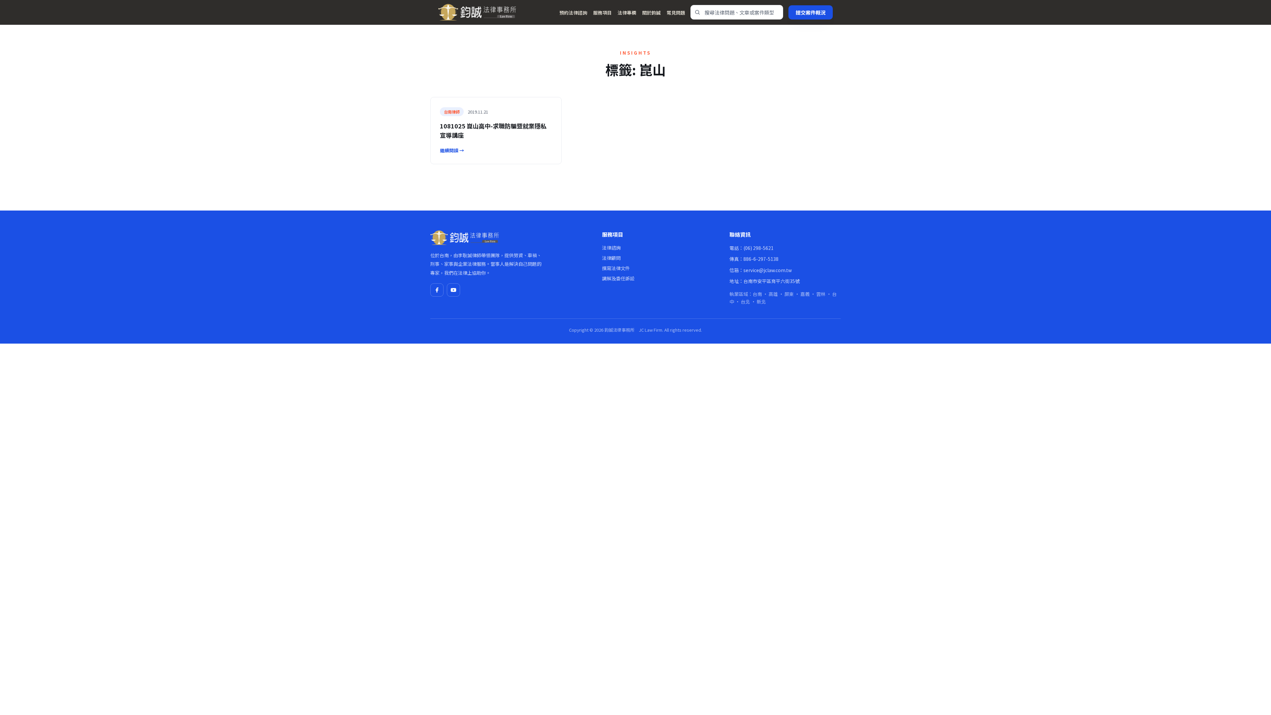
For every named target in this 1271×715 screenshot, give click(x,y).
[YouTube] (453, 290)
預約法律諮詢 (573, 12)
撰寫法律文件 (616, 268)
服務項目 (602, 12)
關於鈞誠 (651, 12)
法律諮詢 (611, 247)
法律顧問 (611, 258)
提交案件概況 (810, 12)
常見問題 (676, 12)
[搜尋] (697, 12)
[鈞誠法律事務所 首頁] (477, 12)
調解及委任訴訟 (618, 278)
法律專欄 (627, 12)
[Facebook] (437, 290)
